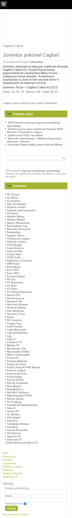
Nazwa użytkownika (17, 488)
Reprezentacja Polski (19, 395)
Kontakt (7, 459)
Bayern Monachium (18, 223)
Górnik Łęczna (15, 298)
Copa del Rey (15, 251)
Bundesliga (13, 232)
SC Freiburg (14, 401)
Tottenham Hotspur (18, 424)
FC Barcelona (15, 282)
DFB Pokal (13, 263)
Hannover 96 (14, 301)
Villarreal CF (14, 439)
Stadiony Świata (12, 473)
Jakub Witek (36, 62)
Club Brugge (14, 244)
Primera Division (17, 373)
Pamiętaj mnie (13, 503)
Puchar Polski (15, 379)
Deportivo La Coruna (19, 260)
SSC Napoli (14, 417)
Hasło (8, 495)
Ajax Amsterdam (16, 204)
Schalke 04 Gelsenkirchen (22, 405)
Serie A (40, 103)
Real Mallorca (15, 389)
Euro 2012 (13, 269)
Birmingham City (17, 226)
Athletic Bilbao (15, 216)
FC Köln (12, 285)
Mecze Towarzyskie (18, 354)
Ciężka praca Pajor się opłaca (25, 135)
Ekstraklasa (14, 266)
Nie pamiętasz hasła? (16, 514)
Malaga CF (13, 345)
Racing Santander (17, 383)
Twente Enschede (17, 430)
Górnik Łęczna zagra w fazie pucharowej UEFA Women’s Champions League (35, 131)
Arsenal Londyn (16, 207)
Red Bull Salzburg (18, 392)
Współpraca (10, 476)
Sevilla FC (13, 411)
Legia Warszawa (16, 329)
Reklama (8, 470)
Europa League (16, 276)
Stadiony (12, 420)
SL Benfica (13, 414)
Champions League (18, 238)
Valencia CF (14, 436)
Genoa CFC (13, 295)
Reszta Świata (15, 398)
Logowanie (9, 463)
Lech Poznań (14, 326)
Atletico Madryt (16, 219)
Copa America (15, 248)
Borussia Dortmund (18, 229)
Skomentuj (51, 103)
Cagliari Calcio (10, 103)
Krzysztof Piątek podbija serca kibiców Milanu (35, 144)
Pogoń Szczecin (16, 364)
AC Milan (12, 197)
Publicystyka (14, 376)
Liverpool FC (14, 342)
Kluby (10, 317)
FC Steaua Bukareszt (19, 292)
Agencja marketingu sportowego (41, 170)
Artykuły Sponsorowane (21, 210)
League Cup (14, 323)
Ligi (9, 336)
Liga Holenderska (17, 332)
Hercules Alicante (17, 304)
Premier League (16, 370)
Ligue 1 (11, 339)
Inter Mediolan (15, 310)
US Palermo (14, 433)
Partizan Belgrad (17, 361)
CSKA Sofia (14, 257)
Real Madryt (14, 386)
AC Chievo (13, 194)
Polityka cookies (12, 466)
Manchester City (16, 348)
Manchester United (18, 351)
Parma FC (13, 357)
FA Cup (11, 279)
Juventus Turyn (28, 103)
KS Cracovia (14, 320)
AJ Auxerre (13, 200)
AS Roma (12, 213)
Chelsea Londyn (16, 241)
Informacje (9, 456)
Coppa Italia (14, 254)
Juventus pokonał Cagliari (31, 55)
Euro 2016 (13, 273)
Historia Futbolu (16, 307)
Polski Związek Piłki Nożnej (23, 367)
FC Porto (12, 288)
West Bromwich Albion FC (22, 442)
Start (5, 453)
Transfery (12, 427)
